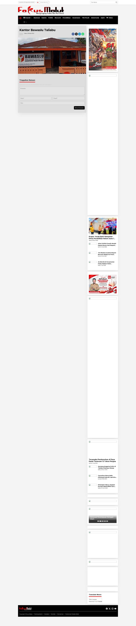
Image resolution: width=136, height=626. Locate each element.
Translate (100, 601)
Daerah (21, 34)
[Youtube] (115, 608)
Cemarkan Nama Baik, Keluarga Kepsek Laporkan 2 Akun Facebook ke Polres (107, 476)
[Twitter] (109, 608)
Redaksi (46, 614)
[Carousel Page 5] (107, 521)
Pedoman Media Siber (72, 614)
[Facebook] (107, 608)
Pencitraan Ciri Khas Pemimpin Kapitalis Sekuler (102, 518)
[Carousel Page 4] (105, 521)
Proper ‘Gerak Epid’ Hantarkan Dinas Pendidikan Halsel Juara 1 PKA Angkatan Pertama (101, 238)
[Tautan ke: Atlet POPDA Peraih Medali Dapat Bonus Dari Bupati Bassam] (93, 246)
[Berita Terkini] (41, 10)
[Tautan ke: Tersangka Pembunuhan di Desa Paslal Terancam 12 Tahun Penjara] (103, 449)
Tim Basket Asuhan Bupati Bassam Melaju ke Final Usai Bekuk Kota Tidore (107, 253)
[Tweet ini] (76, 34)
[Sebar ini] (73, 34)
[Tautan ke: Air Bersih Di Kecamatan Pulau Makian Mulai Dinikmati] (93, 265)
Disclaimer (60, 614)
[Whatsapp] (82, 34)
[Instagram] (112, 608)
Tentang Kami (38, 614)
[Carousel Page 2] (100, 521)
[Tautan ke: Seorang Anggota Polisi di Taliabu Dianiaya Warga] (93, 469)
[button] (116, 2)
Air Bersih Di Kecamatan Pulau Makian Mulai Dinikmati (106, 262)
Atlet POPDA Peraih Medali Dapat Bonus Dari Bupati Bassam (107, 244)
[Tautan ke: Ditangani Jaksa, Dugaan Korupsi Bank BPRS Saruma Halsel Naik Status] (93, 487)
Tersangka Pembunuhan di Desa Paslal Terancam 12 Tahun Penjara (102, 460)
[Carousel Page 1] (98, 521)
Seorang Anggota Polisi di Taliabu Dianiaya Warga (107, 467)
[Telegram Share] (79, 34)
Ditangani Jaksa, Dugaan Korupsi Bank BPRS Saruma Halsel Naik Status (107, 485)
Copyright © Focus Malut (25, 614)
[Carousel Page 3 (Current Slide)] (103, 521)
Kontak (53, 614)
